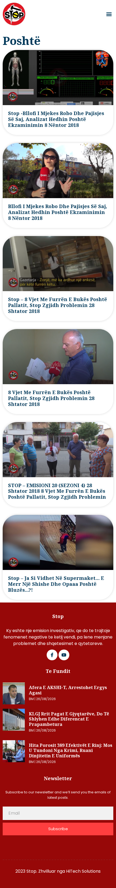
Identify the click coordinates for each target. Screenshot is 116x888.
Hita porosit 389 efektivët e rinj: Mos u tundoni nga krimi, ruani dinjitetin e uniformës (70, 750)
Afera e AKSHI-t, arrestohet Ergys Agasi (68, 690)
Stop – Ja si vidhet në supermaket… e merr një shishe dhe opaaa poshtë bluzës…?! (56, 584)
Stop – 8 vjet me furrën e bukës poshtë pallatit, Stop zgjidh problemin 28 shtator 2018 (57, 305)
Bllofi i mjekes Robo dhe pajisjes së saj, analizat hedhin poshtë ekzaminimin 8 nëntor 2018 (57, 212)
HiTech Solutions (83, 871)
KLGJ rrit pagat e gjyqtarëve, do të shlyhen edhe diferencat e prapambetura (69, 719)
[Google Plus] (64, 655)
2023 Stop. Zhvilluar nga (40, 871)
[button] (108, 14)
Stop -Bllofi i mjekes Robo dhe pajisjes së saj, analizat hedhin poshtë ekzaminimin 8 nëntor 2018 (56, 119)
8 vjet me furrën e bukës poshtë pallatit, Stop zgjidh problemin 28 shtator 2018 (51, 398)
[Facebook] (52, 655)
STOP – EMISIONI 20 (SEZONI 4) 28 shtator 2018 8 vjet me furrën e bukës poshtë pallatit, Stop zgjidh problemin (57, 491)
